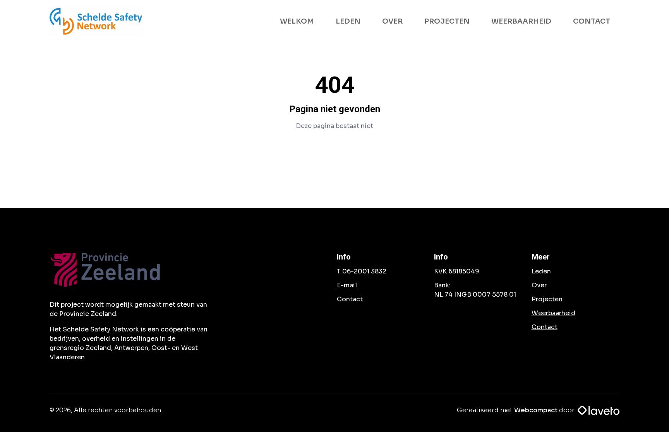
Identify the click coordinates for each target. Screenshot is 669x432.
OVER (392, 21)
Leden (541, 271)
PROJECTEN (447, 21)
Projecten (547, 299)
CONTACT (591, 21)
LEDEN (348, 21)
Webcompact (536, 410)
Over (539, 285)
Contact (545, 327)
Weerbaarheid (553, 313)
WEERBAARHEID (521, 21)
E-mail (347, 285)
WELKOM (297, 21)
